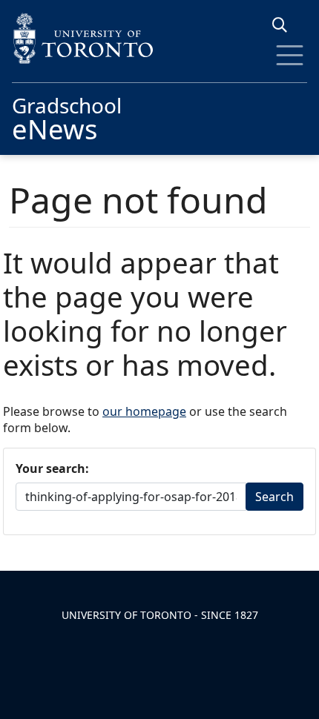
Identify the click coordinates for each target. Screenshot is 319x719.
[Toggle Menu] (289, 55)
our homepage (144, 411)
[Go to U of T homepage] (159, 38)
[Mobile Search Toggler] (285, 25)
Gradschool (67, 116)
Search (274, 496)
